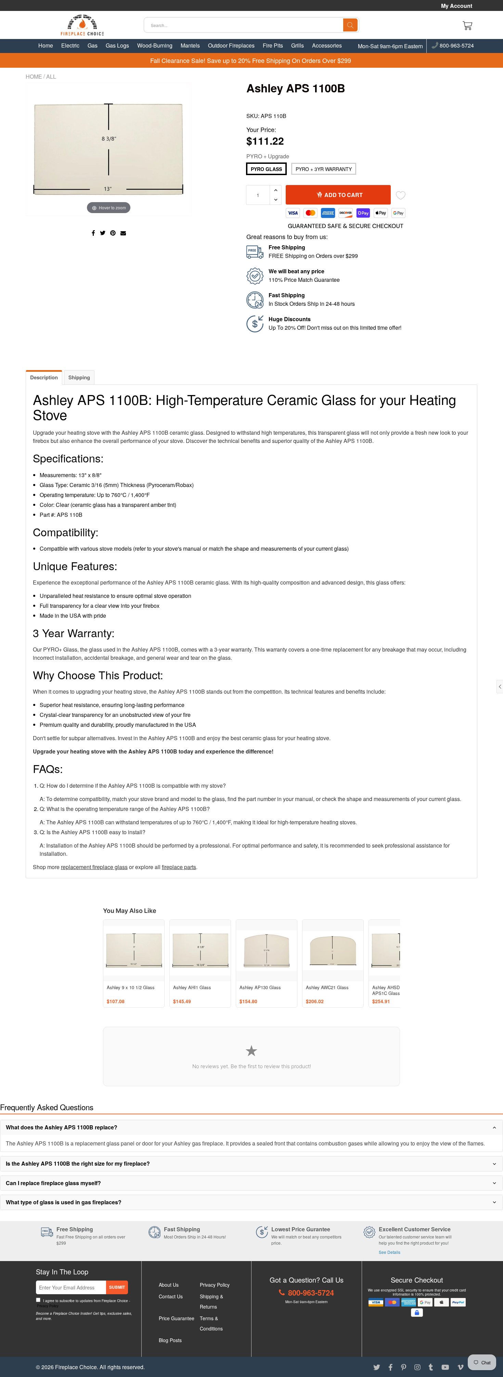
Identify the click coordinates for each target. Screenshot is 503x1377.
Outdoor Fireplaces (231, 45)
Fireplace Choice (76, 1367)
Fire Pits (273, 45)
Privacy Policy (47, 1305)
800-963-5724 (456, 45)
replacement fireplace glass (94, 867)
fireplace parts (179, 867)
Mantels (190, 45)
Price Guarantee (176, 1318)
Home (45, 45)
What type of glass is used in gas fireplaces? (63, 1202)
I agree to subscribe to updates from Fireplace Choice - (83, 1303)
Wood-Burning (154, 45)
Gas (93, 45)
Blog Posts (170, 1340)
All (51, 76)
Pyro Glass (266, 169)
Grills (297, 45)
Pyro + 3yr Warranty (324, 169)
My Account (456, 6)
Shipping (79, 377)
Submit (117, 1287)
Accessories (327, 45)
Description (44, 377)
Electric (70, 45)
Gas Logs (117, 45)
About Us (169, 1284)
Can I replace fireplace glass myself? (53, 1183)
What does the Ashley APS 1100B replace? (61, 1127)
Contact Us (171, 1296)
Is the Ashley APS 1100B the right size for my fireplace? (78, 1163)
